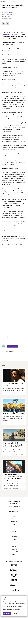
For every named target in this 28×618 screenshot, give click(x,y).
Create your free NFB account (14, 501)
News (14, 14)
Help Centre (14, 519)
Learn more (15, 613)
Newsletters (14, 526)
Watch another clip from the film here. (12, 244)
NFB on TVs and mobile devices (14, 561)
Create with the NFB (14, 509)
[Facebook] (3, 23)
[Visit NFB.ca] (16, 1)
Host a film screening (14, 511)
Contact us (14, 521)
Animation (4, 14)
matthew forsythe (8, 12)
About (14, 516)
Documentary (9, 14)
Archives (14, 542)
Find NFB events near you (14, 506)
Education (14, 539)
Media (14, 524)
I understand (6, 613)
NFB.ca (14, 531)
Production (14, 534)
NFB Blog (4, 1)
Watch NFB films (14, 504)
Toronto (11, 337)
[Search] (27, 1)
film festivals (4, 337)
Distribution (14, 536)
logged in (10, 354)
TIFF (9, 337)
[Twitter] (7, 23)
